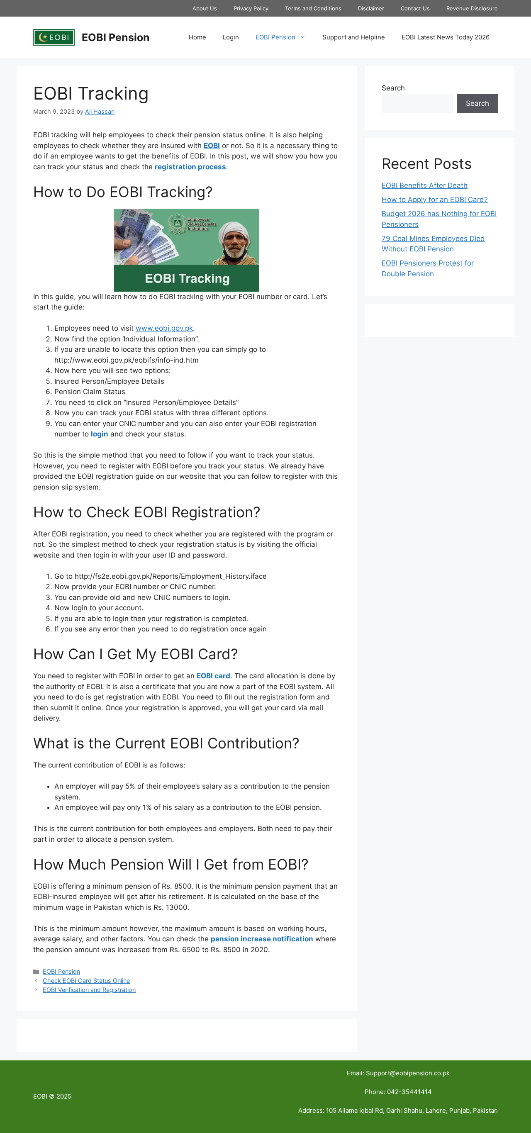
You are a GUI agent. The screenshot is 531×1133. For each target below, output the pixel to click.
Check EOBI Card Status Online (86, 980)
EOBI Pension (116, 37)
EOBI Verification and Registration (89, 989)
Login (231, 37)
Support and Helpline (353, 37)
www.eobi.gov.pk (164, 328)
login (99, 434)
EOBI (212, 145)
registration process (190, 167)
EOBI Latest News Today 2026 (446, 37)
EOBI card (213, 676)
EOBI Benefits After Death (425, 185)
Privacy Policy (251, 8)
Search (393, 88)
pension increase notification (262, 939)
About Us (204, 8)
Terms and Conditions (313, 8)
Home (197, 37)
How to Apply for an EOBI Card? (435, 199)
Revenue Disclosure (472, 8)
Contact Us (415, 8)
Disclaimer (371, 8)
